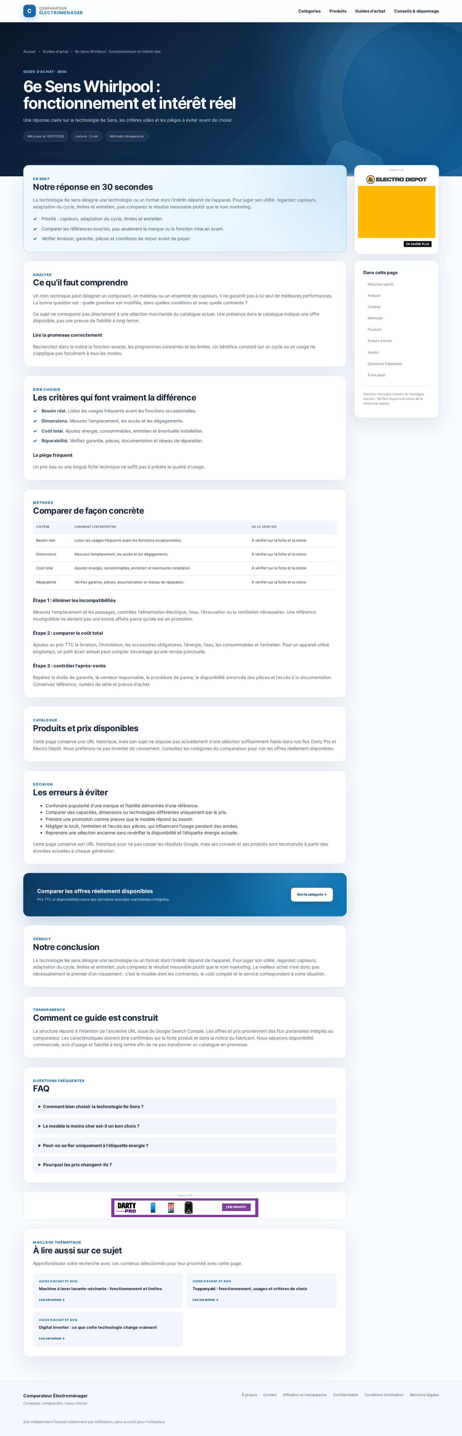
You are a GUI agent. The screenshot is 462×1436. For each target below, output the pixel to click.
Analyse (374, 295)
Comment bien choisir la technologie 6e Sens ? (93, 1106)
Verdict (373, 352)
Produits (337, 11)
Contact (270, 1395)
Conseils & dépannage (416, 11)
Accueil (29, 51)
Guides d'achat (370, 11)
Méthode (375, 318)
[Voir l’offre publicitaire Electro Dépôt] (396, 212)
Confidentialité (345, 1395)
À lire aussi (376, 375)
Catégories (309, 11)
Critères (374, 307)
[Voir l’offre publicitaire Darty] (184, 1207)
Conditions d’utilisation (384, 1395)
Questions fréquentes (385, 364)
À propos (249, 1395)
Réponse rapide (380, 284)
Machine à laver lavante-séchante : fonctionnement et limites (100, 1288)
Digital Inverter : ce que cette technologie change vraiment (98, 1327)
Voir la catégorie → (312, 894)
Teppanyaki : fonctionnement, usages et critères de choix (250, 1288)
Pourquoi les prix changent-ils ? (77, 1164)
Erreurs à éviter (380, 341)
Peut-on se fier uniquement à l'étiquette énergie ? (95, 1145)
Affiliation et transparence (305, 1395)
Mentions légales (424, 1395)
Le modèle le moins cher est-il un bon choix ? (91, 1126)
